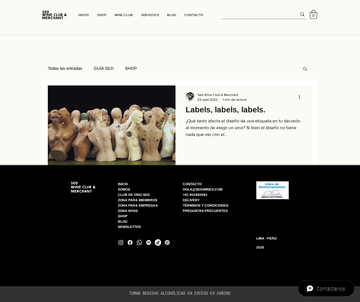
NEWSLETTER (129, 227)
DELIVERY (191, 200)
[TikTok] (158, 242)
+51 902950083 (195, 195)
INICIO (123, 184)
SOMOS (124, 189)
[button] (313, 14)
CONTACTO (192, 184)
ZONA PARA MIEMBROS (137, 200)
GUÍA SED (104, 68)
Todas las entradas (65, 68)
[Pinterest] (167, 242)
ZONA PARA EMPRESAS (138, 205)
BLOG (123, 221)
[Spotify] (148, 242)
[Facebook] (130, 242)
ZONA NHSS (128, 211)
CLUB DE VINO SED (134, 195)
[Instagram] (121, 242)
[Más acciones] (301, 96)
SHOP (131, 68)
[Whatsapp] (139, 242)
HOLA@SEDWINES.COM (202, 189)
